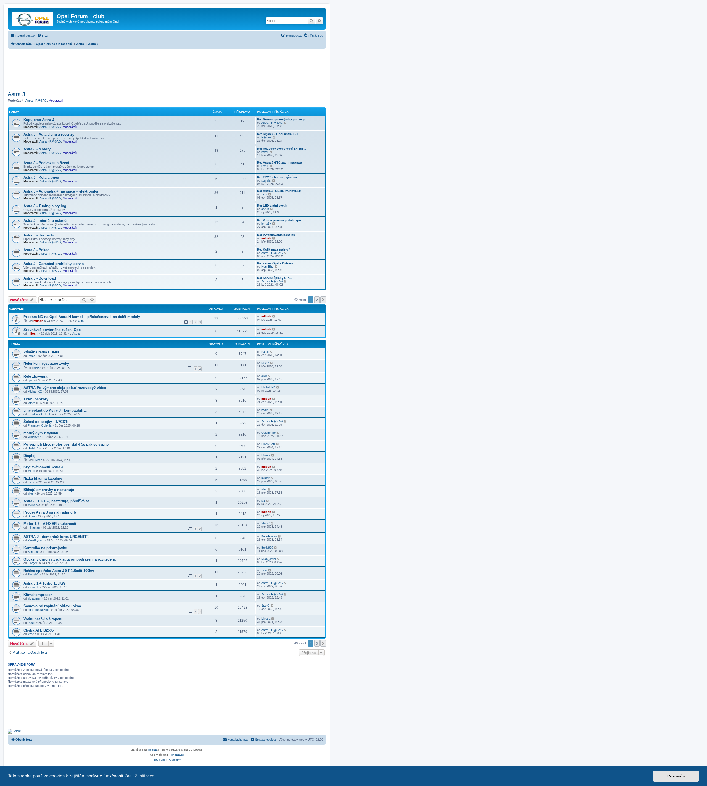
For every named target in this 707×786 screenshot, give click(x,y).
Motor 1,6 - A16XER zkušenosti (49, 524)
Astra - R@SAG (36, 100)
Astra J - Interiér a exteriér (45, 221)
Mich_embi (268, 559)
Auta (81, 321)
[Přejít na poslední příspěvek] (274, 316)
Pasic (31, 355)
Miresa (265, 455)
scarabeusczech (39, 609)
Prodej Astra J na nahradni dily (50, 512)
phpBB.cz (177, 754)
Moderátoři (56, 100)
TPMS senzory (35, 399)
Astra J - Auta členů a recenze (48, 134)
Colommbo (268, 432)
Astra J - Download (39, 278)
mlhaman (34, 527)
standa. (266, 180)
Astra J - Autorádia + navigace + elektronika (60, 191)
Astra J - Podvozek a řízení (46, 163)
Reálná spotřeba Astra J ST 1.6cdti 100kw (58, 571)
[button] (323, 299)
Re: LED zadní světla (272, 205)
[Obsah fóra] (33, 18)
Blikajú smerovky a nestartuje (48, 490)
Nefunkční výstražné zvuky (46, 363)
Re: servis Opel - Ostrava (275, 263)
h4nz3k (266, 223)
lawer (264, 152)
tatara (31, 402)
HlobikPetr (34, 448)
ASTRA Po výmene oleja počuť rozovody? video (64, 388)
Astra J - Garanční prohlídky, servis (53, 264)
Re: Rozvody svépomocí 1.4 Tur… (281, 148)
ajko (30, 380)
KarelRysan (35, 540)
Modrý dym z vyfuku (40, 433)
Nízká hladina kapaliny (42, 478)
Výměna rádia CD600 (41, 352)
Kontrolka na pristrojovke (45, 548)
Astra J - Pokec (36, 250)
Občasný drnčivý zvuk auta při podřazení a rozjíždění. (69, 559)
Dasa (31, 516)
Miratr (31, 470)
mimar (265, 478)
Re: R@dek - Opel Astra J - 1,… (279, 134)
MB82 (37, 367)
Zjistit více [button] (144, 776)
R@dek (266, 137)
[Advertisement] (167, 68)
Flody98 (33, 563)
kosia (264, 410)
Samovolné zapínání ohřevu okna (52, 606)
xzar (264, 194)
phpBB (152, 749)
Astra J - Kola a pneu (41, 177)
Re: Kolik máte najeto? (273, 249)
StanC (265, 523)
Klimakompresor (37, 595)
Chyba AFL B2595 (38, 630)
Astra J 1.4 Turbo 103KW (44, 583)
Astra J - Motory (37, 149)
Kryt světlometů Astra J (43, 467)
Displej (29, 456)
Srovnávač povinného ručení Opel (52, 330)
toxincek (33, 587)
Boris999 (33, 551)
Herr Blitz (267, 266)
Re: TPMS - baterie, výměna (277, 177)
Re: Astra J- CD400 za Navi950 (279, 191)
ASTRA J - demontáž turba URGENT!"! (56, 537)
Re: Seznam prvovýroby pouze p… (282, 119)
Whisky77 (34, 436)
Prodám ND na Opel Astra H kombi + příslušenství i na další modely (81, 317)
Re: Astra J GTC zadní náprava (279, 162)
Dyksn (37, 460)
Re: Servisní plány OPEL (274, 278)
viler (30, 493)
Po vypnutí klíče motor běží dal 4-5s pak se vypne (66, 444)
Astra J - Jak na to (38, 235)
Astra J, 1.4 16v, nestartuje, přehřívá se (56, 501)
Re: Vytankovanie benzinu (276, 234)
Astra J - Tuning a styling (44, 206)
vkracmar (34, 598)
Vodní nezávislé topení (42, 619)
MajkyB (33, 504)
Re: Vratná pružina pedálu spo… (280, 220)
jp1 (263, 500)
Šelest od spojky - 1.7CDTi (45, 422)
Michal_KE (35, 391)
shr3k (265, 209)
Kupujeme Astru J (38, 120)
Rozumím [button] (676, 776)
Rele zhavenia (35, 376)
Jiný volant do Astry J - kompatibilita (54, 410)
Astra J (16, 94)
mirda (31, 482)
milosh (266, 238)
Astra (76, 333)
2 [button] (317, 299)
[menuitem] (42, 35)
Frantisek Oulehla (39, 414)
